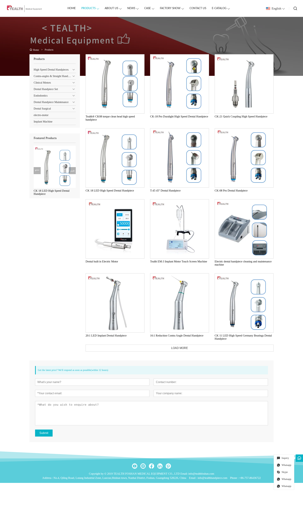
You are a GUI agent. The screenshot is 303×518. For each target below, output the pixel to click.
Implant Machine (43, 121)
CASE (147, 8)
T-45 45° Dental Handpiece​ (165, 190)
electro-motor (41, 115)
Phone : (234, 477)
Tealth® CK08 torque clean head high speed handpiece (110, 118)
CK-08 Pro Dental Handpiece (231, 190)
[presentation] (37, 170)
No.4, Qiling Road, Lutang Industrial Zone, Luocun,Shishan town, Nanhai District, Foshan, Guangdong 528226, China (119, 477)
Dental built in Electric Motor (102, 261)
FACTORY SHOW (170, 8)
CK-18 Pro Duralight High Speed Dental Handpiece (179, 116)
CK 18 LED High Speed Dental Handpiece (110, 190)
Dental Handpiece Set (46, 89)
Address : (47, 477)
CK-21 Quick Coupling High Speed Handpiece (241, 116)
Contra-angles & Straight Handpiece (54, 76)
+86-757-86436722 (250, 477)
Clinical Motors (42, 82)
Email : (193, 477)
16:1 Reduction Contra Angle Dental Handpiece (176, 335)
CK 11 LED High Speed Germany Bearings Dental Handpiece (243, 337)
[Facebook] (151, 466)
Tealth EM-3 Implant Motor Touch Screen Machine (53, 192)
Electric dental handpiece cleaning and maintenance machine (243, 263)
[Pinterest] (168, 466)
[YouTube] (134, 466)
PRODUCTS (88, 8)
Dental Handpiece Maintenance (51, 102)
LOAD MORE (179, 348)
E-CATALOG (219, 8)
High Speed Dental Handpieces (51, 69)
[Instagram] (143, 466)
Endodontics (41, 95)
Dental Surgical (42, 108)
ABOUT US (111, 8)
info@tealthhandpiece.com (212, 477)
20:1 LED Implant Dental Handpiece (106, 335)
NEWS (131, 8)
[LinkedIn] (160, 466)
